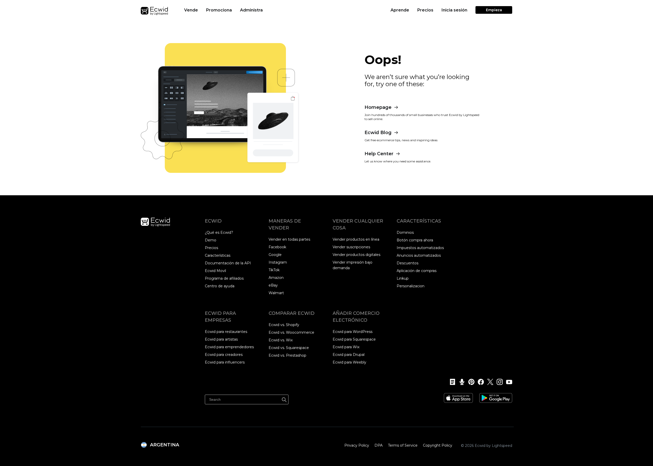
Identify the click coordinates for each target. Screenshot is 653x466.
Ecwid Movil (215, 270)
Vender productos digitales (356, 254)
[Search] (284, 399)
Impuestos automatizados (420, 247)
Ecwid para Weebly (349, 362)
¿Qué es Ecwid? (219, 232)
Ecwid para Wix (346, 347)
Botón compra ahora (415, 240)
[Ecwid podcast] (460, 382)
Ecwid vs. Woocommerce (291, 332)
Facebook (277, 247)
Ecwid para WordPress (352, 331)
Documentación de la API (228, 263)
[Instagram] (498, 382)
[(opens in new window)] (458, 396)
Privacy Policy (356, 445)
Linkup (403, 278)
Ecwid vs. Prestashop (287, 355)
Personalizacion (410, 286)
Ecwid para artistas (221, 339)
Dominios (405, 232)
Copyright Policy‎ (437, 445)
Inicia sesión (454, 10)
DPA (378, 445)
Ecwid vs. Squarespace (289, 347)
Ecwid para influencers (225, 362)
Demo (210, 240)
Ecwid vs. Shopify (284, 324)
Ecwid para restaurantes (226, 331)
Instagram (278, 262)
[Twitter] (488, 382)
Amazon (276, 277)
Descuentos (407, 263)
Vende (191, 10)
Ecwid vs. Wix (281, 340)
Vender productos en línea (356, 239)
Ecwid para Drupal (349, 354)
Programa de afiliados (224, 278)
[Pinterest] (469, 382)
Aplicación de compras (416, 270)
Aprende (400, 10)
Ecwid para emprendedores (229, 347)
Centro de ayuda (219, 286)
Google (275, 254)
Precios (425, 10)
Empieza (494, 10)
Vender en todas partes (289, 239)
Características (217, 255)
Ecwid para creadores (224, 354)
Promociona (219, 10)
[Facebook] (479, 382)
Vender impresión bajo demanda (352, 265)
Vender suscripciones (351, 247)
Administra (251, 10)
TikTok (274, 270)
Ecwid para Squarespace (354, 339)
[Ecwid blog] (451, 382)
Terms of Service (403, 445)
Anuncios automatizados (419, 255)
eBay (273, 285)
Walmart (276, 293)
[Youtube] (507, 382)
